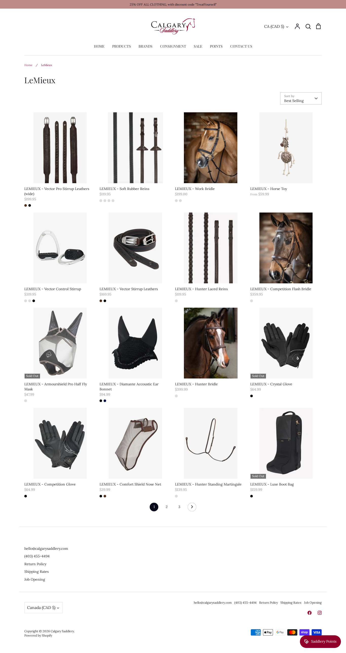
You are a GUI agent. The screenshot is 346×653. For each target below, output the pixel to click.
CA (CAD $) (274, 26)
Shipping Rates (36, 571)
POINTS (216, 46)
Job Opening (34, 579)
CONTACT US (241, 46)
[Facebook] (309, 613)
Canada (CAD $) (41, 607)
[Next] (192, 508)
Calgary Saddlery (62, 631)
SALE (198, 46)
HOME (99, 46)
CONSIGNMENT (173, 46)
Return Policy (35, 564)
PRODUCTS (121, 46)
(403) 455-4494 (37, 556)
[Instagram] (320, 613)
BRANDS (145, 46)
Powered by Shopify (38, 635)
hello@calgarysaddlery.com (46, 548)
